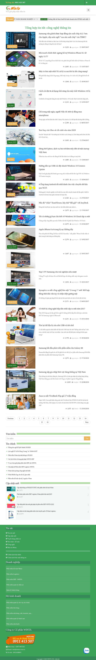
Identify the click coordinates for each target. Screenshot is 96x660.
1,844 (67, 81)
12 (74, 418)
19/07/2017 (85, 47)
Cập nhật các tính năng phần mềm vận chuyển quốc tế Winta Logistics (36, 511)
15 (42, 422)
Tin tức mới (11, 533)
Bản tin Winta (12, 547)
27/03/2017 (85, 198)
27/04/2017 (85, 140)
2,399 (67, 123)
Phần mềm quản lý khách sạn (15, 618)
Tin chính (10, 443)
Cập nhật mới (12, 483)
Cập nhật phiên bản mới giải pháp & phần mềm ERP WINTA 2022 (35, 504)
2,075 (67, 224)
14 (85, 418)
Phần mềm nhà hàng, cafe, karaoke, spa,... (19, 613)
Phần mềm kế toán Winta (14, 569)
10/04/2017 (85, 179)
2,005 (69, 382)
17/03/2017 (85, 210)
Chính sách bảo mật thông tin (17, 557)
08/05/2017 (85, 123)
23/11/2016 (85, 319)
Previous (10, 418)
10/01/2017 (85, 254)
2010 (87, 19)
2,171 (67, 301)
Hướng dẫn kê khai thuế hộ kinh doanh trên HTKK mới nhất (64, 19)
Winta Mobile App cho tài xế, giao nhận (19, 474)
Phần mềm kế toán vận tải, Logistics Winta (20, 478)
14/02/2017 (85, 239)
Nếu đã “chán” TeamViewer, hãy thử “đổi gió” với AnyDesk (63, 203)
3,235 (67, 47)
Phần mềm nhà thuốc (13, 624)
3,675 (67, 210)
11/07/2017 (85, 66)
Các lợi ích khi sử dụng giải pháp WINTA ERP (21, 459)
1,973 (67, 358)
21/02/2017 (85, 224)
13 (80, 418)
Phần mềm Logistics (12, 574)
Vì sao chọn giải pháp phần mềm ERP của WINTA (22, 463)
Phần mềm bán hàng (12, 608)
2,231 (67, 319)
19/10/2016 (85, 338)
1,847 (67, 254)
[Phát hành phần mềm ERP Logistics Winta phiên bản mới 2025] (11, 497)
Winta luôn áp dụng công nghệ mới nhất (19, 471)
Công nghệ (11, 544)
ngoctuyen (75, 47)
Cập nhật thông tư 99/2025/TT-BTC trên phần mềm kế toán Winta (35, 487)
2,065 (67, 66)
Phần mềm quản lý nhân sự (14, 585)
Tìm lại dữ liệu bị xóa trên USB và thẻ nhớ (56, 325)
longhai (76, 382)
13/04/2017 (85, 160)
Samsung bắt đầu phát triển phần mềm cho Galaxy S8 (61, 348)
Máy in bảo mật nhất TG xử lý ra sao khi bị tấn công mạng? (63, 71)
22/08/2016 (85, 382)
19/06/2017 (85, 81)
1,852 (67, 282)
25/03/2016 (85, 408)
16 (47, 422)
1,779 (67, 338)
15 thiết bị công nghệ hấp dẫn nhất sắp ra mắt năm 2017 (62, 309)
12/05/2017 (85, 102)
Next (86, 422)
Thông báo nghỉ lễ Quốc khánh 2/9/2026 (19, 447)
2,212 (67, 102)
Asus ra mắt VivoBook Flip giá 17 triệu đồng (57, 396)
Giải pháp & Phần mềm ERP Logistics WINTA (21, 467)
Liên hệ (57, 659)
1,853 (67, 179)
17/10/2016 (85, 358)
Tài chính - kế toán (14, 542)
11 (68, 418)
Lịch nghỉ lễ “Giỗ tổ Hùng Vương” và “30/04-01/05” (22, 451)
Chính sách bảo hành (14, 555)
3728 (32, 19)
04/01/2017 (85, 301)
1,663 (67, 140)
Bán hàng (40, 19)
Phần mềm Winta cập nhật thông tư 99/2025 (20, 455)
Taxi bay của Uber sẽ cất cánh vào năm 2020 (57, 130)
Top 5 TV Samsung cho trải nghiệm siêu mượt (58, 272)
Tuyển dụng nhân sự (14, 539)
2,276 (67, 239)
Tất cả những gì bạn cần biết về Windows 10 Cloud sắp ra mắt (64, 216)
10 (63, 418)
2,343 (67, 198)
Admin (76, 408)
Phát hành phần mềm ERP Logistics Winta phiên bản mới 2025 (34, 494)
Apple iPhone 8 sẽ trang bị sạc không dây (56, 229)
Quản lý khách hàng (12, 590)
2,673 (69, 408)
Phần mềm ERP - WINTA (14, 579)
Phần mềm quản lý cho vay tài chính (18, 602)
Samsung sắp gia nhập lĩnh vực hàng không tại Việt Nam (62, 372)
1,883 (67, 160)
